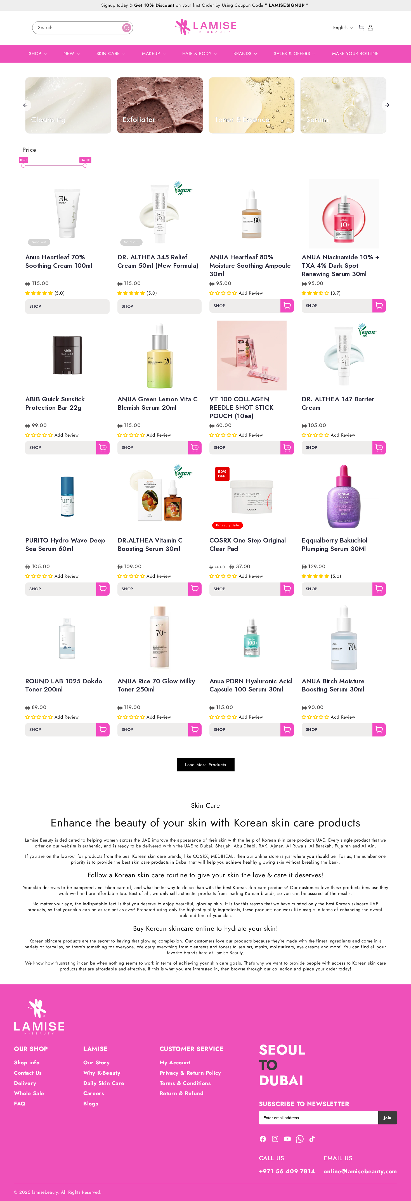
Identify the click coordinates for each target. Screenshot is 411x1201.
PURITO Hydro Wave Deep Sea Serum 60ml (65, 544)
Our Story (96, 1062)
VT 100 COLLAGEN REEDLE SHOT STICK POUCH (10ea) (241, 407)
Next (387, 105)
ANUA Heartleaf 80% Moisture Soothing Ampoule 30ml (250, 265)
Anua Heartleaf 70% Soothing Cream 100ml (59, 261)
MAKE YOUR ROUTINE (355, 53)
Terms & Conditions (185, 1083)
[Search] (127, 28)
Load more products (205, 765)
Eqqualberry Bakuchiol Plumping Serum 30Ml (335, 544)
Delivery (25, 1083)
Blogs (90, 1103)
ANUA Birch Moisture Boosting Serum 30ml (333, 685)
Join (387, 1118)
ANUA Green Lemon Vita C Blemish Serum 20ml (157, 403)
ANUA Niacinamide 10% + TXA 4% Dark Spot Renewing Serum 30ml (340, 265)
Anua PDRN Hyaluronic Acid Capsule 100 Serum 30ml (250, 685)
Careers (93, 1093)
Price (29, 150)
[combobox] (82, 28)
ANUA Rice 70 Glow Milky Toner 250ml (156, 685)
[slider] (23, 166)
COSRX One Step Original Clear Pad (247, 544)
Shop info (26, 1062)
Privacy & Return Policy (190, 1073)
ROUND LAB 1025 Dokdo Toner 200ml (63, 685)
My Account (175, 1062)
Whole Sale (29, 1093)
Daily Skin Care (103, 1083)
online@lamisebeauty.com (360, 1171)
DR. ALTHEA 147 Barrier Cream (338, 403)
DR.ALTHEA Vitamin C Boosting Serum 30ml (150, 544)
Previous (25, 105)
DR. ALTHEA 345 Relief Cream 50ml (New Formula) (158, 261)
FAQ (19, 1103)
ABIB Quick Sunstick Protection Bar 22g (55, 403)
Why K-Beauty (101, 1073)
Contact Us (28, 1073)
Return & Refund (182, 1093)
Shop (35, 306)
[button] (361, 28)
